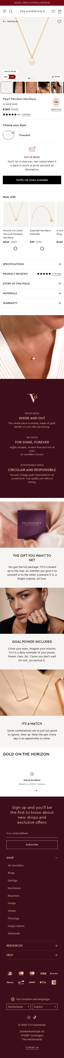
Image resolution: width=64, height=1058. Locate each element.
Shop (10, 858)
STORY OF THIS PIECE (20, 284)
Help (9, 955)
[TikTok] (35, 1017)
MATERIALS (20, 294)
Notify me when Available (32, 180)
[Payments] (32, 978)
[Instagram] (29, 1017)
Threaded (24, 135)
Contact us (32, 1047)
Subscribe (32, 845)
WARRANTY (10, 303)
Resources (14, 946)
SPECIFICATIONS (20, 265)
